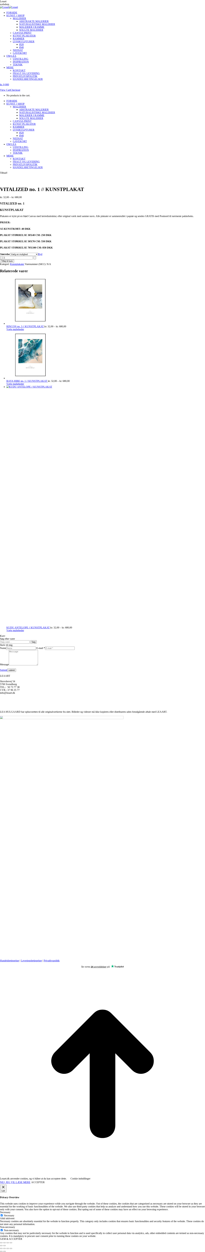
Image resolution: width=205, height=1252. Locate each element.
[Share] (4, 1248)
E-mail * (40, 648)
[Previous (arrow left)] (1, 1251)
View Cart (5, 90)
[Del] (7, 1242)
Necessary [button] (5, 1212)
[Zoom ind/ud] (1, 1242)
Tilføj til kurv (7, 261)
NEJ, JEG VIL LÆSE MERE (15, 1182)
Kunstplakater (17, 264)
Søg (33, 642)
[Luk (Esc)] (11, 1242)
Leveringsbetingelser (31, 960)
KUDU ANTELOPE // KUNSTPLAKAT (28, 627)
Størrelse (5, 254)
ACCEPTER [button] (38, 1182)
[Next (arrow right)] (4, 1251)
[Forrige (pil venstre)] (1, 1245)
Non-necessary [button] (7, 1227)
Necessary (9, 1215)
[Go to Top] (102, 1175)
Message (4, 664)
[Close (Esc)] (1, 1248)
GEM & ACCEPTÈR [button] (11, 1239)
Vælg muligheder (15, 329)
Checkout (15, 90)
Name (3, 648)
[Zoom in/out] (11, 1248)
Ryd (40, 254)
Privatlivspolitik (52, 960)
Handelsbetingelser (9, 960)
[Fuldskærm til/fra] (4, 1242)
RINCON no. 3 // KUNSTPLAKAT (25, 326)
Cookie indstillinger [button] (80, 1178)
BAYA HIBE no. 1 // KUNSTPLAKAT (27, 381)
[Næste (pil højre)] (4, 1245)
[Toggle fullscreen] (7, 1248)
